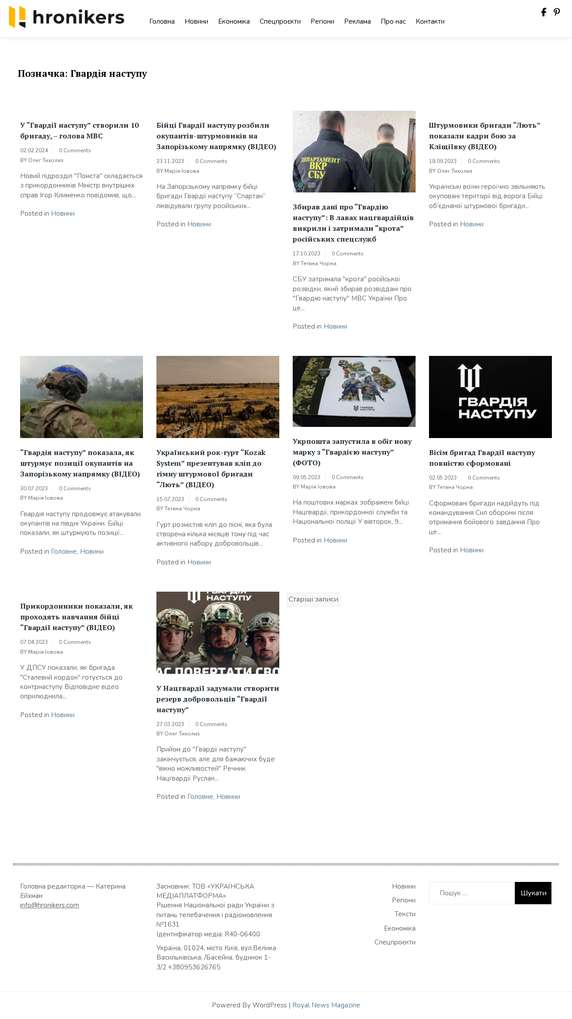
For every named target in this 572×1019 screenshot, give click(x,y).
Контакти (430, 21)
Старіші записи (313, 599)
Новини (196, 21)
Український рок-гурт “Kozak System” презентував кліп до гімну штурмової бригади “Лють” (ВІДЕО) (210, 468)
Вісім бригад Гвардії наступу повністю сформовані (482, 457)
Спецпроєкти (280, 21)
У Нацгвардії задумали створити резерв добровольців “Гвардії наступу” (217, 698)
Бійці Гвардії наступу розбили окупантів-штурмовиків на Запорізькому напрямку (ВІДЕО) (216, 135)
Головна (162, 21)
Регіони (322, 21)
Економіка (234, 21)
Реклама (357, 21)
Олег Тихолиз (45, 160)
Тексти (405, 914)
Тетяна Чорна (318, 263)
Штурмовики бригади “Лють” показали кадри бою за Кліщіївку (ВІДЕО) (484, 135)
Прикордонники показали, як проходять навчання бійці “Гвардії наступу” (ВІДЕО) (76, 616)
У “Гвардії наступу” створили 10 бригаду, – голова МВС (79, 130)
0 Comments (75, 150)
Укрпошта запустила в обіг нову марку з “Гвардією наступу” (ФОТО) (352, 452)
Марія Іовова (181, 171)
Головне (64, 551)
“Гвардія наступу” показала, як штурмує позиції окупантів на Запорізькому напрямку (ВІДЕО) (80, 463)
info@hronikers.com (49, 905)
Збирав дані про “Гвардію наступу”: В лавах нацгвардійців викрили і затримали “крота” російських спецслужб (353, 223)
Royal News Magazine (326, 1005)
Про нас (393, 21)
